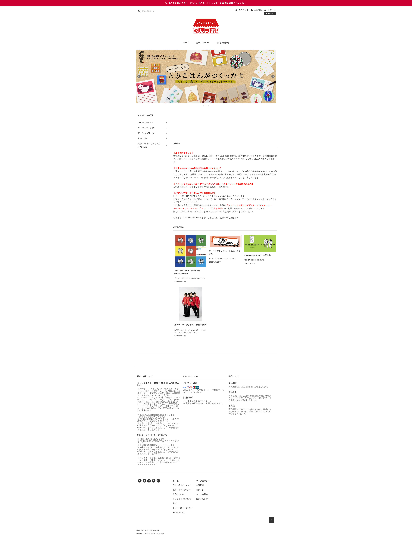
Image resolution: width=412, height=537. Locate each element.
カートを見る (202, 494)
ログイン (272, 10)
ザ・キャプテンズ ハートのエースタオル (224, 252)
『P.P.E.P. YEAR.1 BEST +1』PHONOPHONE (187, 272)
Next (273, 76)
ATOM (181, 512)
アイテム (271, 13)
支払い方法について (182, 485)
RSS (175, 512)
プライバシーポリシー (183, 508)
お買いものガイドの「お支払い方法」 (221, 211)
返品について (179, 494)
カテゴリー (201, 43)
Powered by (139, 533)
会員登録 (258, 10)
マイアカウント (203, 481)
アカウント (244, 10)
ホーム (186, 43)
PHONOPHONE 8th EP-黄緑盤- (257, 255)
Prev (139, 76)
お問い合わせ (223, 43)
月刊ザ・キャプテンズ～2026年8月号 (190, 325)
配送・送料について (182, 490)
